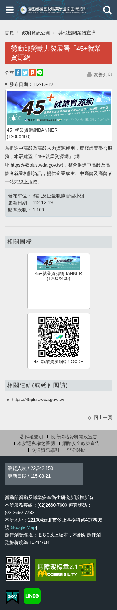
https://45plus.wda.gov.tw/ (38, 399)
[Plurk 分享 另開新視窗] (32, 73)
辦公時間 (76, 450)
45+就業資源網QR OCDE (58, 361)
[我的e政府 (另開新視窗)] (12, 597)
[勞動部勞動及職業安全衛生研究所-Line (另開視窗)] (32, 596)
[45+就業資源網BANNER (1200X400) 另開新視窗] (59, 108)
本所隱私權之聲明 (36, 443)
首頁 (9, 32)
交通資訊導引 (46, 450)
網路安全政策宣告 (81, 443)
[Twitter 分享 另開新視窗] (25, 73)
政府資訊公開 (36, 32)
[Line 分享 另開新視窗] (40, 73)
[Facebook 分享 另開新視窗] (18, 73)
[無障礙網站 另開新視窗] (65, 570)
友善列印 (103, 74)
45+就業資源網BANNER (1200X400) (58, 276)
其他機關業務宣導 (77, 32)
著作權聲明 (31, 436)
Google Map (23, 527)
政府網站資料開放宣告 (74, 436)
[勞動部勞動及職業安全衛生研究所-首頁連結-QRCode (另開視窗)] (18, 569)
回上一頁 (103, 417)
